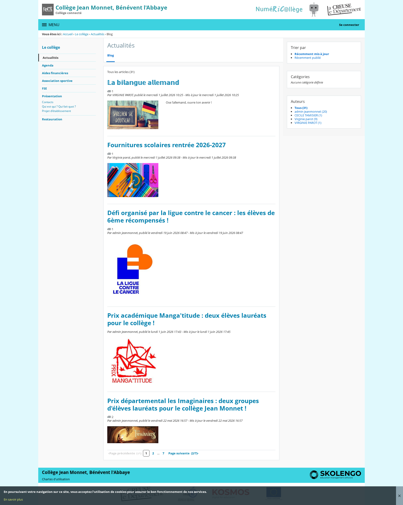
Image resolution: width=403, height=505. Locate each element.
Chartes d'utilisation (56, 479)
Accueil (68, 34)
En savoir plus (13, 499)
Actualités (97, 34)
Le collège (81, 34)
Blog (110, 55)
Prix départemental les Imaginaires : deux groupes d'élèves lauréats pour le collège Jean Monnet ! (183, 404)
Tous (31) (301, 108)
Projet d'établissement (56, 111)
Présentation (52, 96)
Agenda (47, 65)
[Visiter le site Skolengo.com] (335, 478)
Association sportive (57, 81)
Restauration (52, 119)
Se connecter (349, 25)
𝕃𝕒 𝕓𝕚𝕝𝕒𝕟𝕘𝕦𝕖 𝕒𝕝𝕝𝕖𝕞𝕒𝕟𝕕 (143, 82)
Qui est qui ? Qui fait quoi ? (59, 106)
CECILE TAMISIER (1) (308, 115)
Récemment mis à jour (312, 54)
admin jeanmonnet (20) (311, 111)
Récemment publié (308, 57)
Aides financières (55, 73)
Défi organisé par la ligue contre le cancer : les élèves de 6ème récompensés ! (191, 216)
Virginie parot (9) (306, 119)
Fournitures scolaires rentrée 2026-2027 (166, 145)
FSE (44, 88)
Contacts (47, 102)
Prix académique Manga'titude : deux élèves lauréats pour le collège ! (186, 319)
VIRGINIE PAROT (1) (308, 123)
